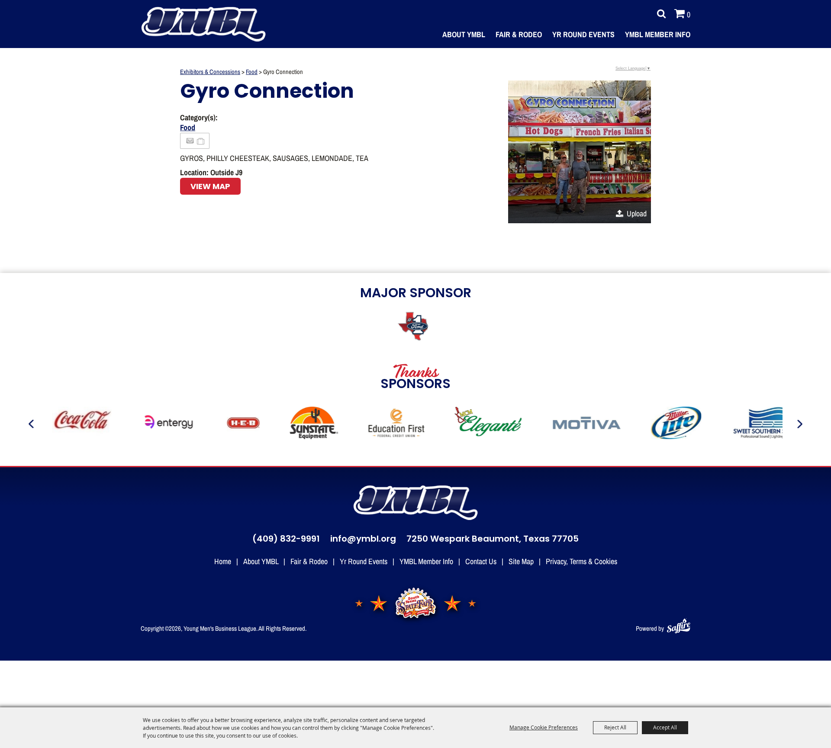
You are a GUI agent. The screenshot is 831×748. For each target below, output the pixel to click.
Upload (637, 213)
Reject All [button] (615, 727)
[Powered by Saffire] (678, 624)
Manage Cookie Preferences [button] (543, 727)
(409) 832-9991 (286, 539)
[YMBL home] (415, 502)
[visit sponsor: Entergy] (161, 424)
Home (222, 561)
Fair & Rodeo (519, 34)
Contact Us (480, 561)
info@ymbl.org (363, 539)
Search (659, 13)
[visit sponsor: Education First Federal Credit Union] (388, 424)
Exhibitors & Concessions (210, 71)
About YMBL (463, 34)
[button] (579, 151)
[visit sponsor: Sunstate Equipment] (306, 424)
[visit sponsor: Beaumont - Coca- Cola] (73, 424)
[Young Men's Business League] (203, 24)
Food (252, 71)
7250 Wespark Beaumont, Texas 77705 (492, 539)
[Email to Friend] (190, 141)
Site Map (521, 561)
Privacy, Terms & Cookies (581, 561)
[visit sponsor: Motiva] (578, 424)
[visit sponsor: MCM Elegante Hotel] (480, 424)
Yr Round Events (583, 34)
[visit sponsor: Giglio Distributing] (668, 424)
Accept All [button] (665, 727)
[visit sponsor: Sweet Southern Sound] (759, 424)
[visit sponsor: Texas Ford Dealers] (415, 327)
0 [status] (688, 14)
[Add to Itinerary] (201, 140)
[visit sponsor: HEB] (235, 424)
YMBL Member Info (657, 34)
